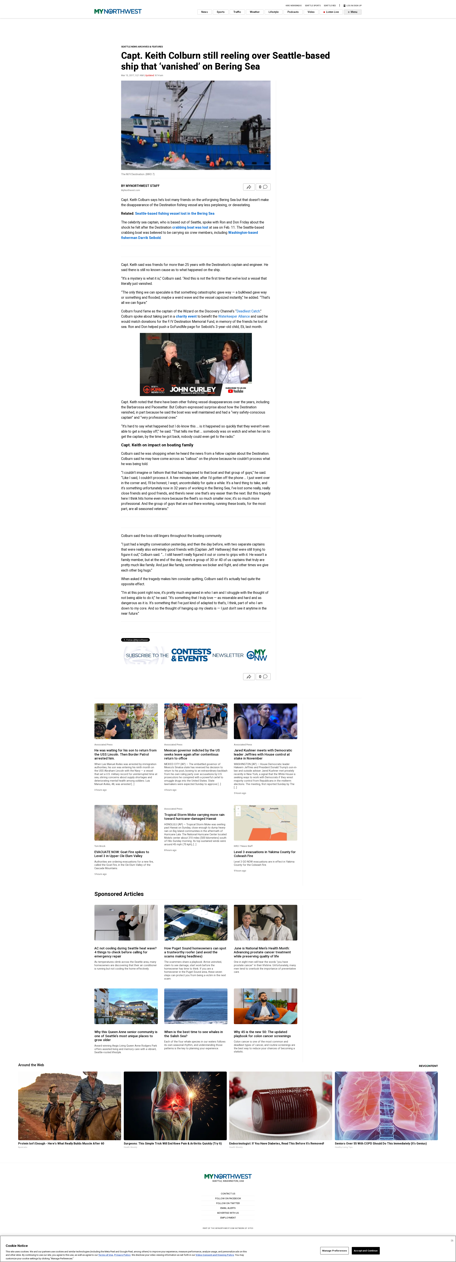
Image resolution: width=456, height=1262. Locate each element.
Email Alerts (228, 1208)
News (204, 12)
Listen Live (332, 12)
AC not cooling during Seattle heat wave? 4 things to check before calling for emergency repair (125, 952)
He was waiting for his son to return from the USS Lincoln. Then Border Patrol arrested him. (125, 754)
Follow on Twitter (228, 1203)
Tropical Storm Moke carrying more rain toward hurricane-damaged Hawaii (194, 817)
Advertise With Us (228, 1212)
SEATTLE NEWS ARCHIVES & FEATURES (142, 46)
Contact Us (228, 1193)
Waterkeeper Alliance (234, 316)
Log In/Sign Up (354, 5)
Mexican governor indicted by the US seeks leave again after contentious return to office (192, 754)
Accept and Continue (366, 1250)
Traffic (237, 12)
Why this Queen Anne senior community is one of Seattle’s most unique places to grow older (125, 1036)
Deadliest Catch (248, 311)
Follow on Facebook (228, 1198)
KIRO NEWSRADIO (294, 5)
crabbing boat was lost (190, 227)
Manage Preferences (334, 1250)
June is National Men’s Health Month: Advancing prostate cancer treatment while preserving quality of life (262, 952)
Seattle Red (330, 5)
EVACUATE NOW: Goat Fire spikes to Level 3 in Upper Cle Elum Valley (121, 854)
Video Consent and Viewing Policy (215, 1255)
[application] (196, 364)
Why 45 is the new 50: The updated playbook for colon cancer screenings (262, 1034)
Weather (255, 12)
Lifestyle (274, 12)
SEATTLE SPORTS (313, 5)
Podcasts (293, 12)
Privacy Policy (122, 1255)
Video (311, 12)
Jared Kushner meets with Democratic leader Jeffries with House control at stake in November (263, 754)
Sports (221, 12)
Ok (452, 1240)
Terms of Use (105, 1255)
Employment (228, 1217)
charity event (186, 316)
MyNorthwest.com (225, 1228)
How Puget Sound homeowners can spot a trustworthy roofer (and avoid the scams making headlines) (195, 952)
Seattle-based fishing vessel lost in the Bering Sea (174, 213)
